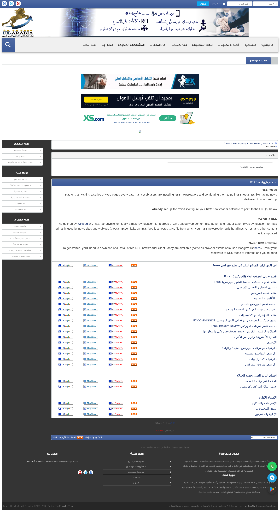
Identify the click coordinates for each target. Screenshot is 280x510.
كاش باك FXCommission (20, 185)
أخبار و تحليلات (228, 45)
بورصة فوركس (136, 472)
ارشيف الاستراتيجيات (262, 359)
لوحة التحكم (20, 150)
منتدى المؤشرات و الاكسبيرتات (258, 315)
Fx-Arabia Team (66, 506)
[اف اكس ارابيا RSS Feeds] (80, 437)
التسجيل (250, 45)
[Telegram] (272, 477)
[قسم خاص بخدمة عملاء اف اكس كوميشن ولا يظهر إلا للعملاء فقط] (134, 386)
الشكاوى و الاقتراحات (20, 256)
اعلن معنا (89, 45)
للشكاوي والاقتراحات (93, 437)
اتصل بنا (107, 45)
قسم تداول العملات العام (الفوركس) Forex (250, 276)
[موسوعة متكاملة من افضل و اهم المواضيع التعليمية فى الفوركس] (134, 353)
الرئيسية (267, 45)
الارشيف (271, 342)
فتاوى (136, 482)
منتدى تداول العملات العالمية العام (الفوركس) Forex (245, 282)
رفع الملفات (158, 45)
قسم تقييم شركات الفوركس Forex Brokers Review (243, 326)
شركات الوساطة (20, 244)
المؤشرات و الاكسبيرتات (20, 250)
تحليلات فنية (20, 191)
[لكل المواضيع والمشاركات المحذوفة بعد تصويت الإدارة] (134, 408)
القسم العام (20, 226)
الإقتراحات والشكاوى (264, 403)
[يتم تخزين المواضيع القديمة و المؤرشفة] (134, 342)
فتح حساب (179, 45)
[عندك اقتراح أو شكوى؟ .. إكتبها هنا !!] (134, 403)
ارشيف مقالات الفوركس (260, 364)
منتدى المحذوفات (266, 408)
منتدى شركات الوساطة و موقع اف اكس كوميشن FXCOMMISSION (235, 320)
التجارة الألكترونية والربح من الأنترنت (255, 337)
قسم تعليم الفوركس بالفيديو (258, 304)
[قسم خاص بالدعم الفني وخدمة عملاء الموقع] (134, 381)
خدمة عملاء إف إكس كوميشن (258, 386)
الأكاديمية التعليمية (20, 197)
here (257, 248)
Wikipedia (83, 223)
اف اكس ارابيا (251, 506)
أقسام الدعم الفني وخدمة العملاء (257, 375)
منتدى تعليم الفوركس (264, 293)
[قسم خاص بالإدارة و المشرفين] (134, 414)
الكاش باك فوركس (136, 466)
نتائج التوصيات (202, 45)
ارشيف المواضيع (136, 461)
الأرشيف (62, 437)
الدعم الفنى (20, 209)
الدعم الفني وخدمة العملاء (261, 381)
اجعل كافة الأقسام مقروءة (20, 162)
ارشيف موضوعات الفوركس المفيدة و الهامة (248, 348)
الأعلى (54, 437)
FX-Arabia (18, 22)
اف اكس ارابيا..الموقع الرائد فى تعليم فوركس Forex (248, 143)
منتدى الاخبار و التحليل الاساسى (256, 287)
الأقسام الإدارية (267, 397)
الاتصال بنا (71, 437)
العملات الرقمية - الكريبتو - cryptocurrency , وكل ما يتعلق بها (240, 331)
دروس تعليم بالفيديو (20, 238)
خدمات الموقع (20, 179)
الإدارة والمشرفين (266, 414)
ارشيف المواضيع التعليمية (260, 353)
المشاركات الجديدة (131, 45)
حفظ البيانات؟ (216, 4)
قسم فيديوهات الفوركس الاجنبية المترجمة (249, 309)
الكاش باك (20, 203)
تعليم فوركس (20, 232)
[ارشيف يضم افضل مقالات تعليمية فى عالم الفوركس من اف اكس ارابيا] (134, 364)
